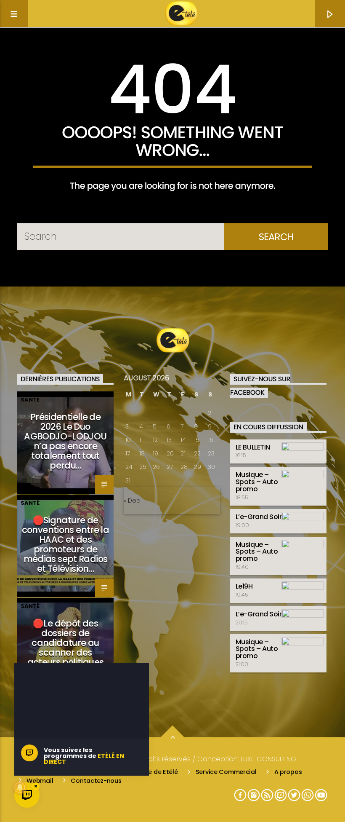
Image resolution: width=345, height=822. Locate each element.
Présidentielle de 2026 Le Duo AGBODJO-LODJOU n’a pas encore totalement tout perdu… (65, 441)
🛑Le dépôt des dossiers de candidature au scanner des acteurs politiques (65, 642)
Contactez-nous (96, 780)
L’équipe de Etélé (153, 772)
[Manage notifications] (20, 787)
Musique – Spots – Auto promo (257, 482)
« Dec (132, 500)
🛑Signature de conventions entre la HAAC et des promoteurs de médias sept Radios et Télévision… (65, 544)
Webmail (40, 780)
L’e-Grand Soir (258, 517)
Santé (30, 400)
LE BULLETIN (253, 447)
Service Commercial (226, 772)
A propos (288, 772)
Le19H (244, 586)
